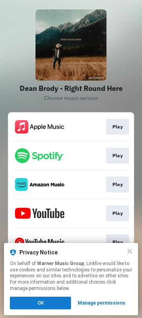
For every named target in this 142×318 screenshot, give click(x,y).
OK (40, 303)
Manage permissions (101, 303)
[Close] (129, 251)
